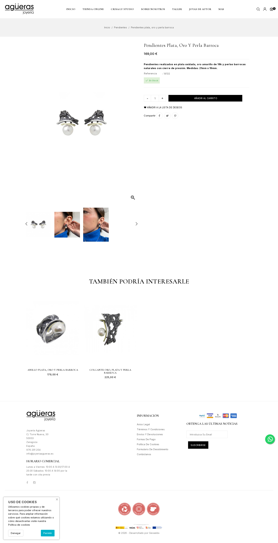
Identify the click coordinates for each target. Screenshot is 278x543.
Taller (177, 9)
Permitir (47, 533)
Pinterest (175, 116)
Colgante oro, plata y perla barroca (110, 371)
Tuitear (167, 116)
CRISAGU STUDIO (122, 9)
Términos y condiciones (151, 429)
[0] (271, 9)
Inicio (70, 9)
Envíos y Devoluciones (150, 434)
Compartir (159, 116)
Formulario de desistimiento (152, 449)
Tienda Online (93, 9)
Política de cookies (19, 524)
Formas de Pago (146, 439)
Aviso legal (143, 424)
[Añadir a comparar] (75, 316)
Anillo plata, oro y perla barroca (53, 370)
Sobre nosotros (153, 9)
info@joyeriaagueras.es (39, 453)
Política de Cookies (148, 444)
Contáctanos (144, 454)
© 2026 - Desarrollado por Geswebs (138, 533)
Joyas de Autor (200, 9)
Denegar (16, 533)
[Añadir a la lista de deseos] (75, 309)
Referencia (150, 73)
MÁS (221, 9)
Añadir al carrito (205, 98)
